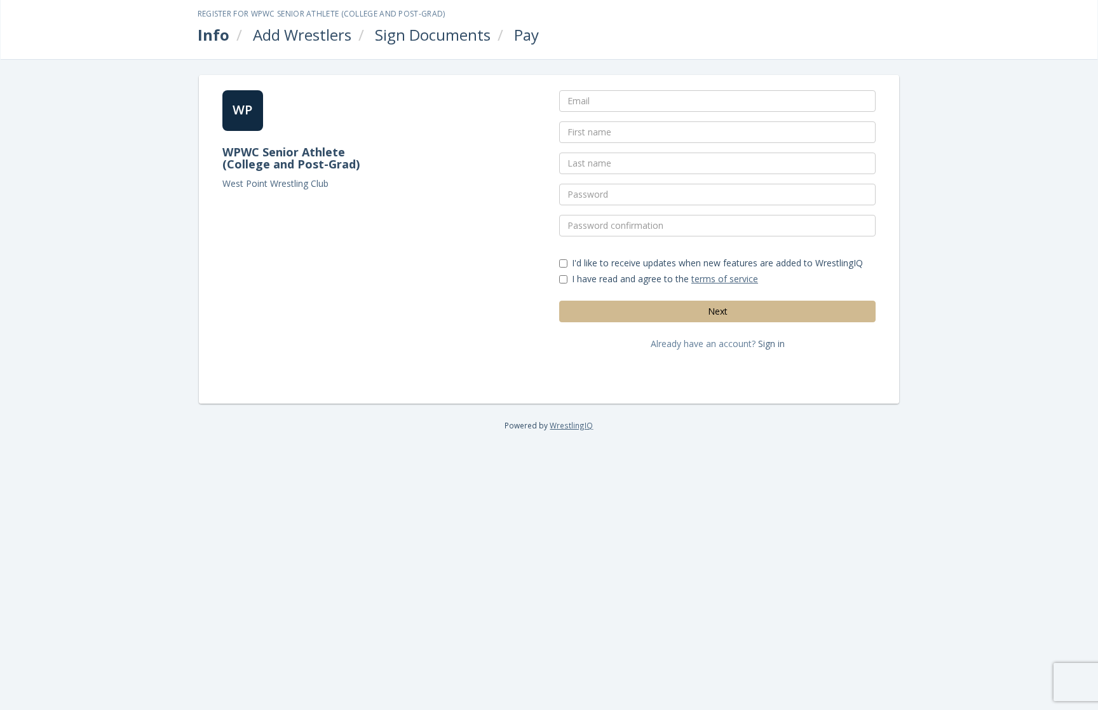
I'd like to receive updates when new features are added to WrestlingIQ (717, 263)
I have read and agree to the (665, 279)
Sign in (771, 344)
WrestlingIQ (571, 425)
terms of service (724, 279)
